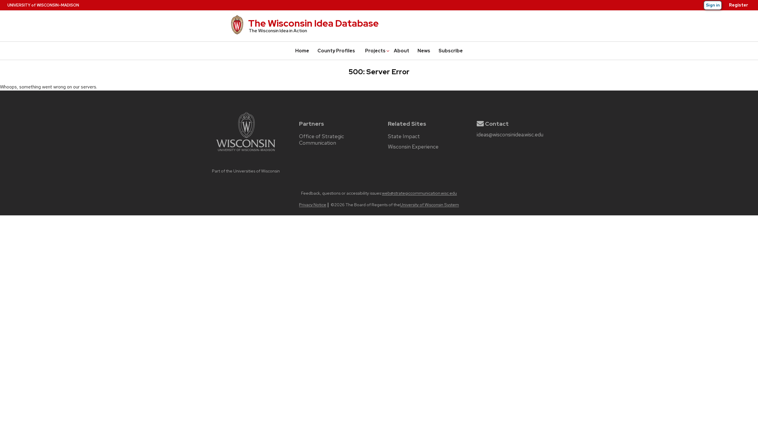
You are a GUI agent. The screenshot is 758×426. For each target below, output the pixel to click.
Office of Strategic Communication (321, 139)
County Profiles (336, 51)
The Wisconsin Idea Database (313, 23)
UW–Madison (43, 5)
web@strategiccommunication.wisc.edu (419, 193)
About (401, 51)
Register (738, 5)
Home (302, 51)
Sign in (713, 5)
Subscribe (451, 51)
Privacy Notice (312, 204)
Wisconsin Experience (413, 146)
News (423, 51)
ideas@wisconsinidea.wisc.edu (510, 134)
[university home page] (245, 163)
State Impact (404, 136)
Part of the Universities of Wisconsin (246, 171)
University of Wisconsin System (429, 204)
